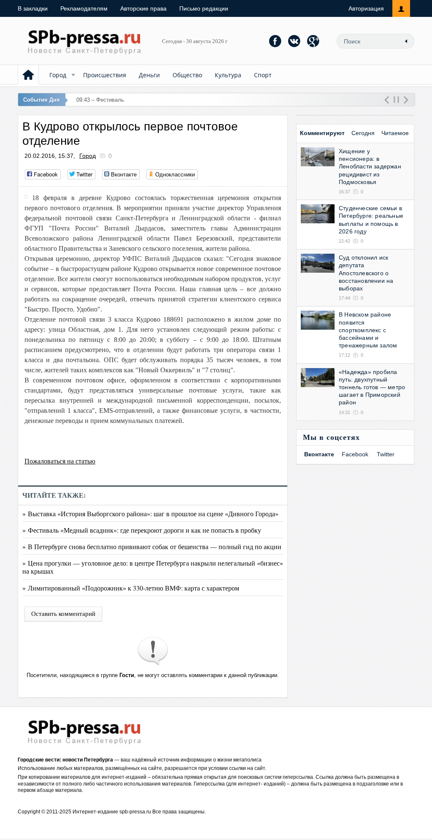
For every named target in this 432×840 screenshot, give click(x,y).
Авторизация (366, 8)
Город (57, 75)
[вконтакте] (294, 41)
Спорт (263, 75)
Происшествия (104, 75)
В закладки (33, 8)
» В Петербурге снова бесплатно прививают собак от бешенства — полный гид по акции (151, 546)
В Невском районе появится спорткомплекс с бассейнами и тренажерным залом (368, 330)
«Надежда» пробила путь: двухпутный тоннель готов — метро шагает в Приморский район (372, 387)
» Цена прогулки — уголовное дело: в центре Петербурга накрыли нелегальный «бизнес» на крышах (152, 566)
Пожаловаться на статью (59, 461)
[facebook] (275, 41)
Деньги (149, 75)
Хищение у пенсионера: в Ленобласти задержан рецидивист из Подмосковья (370, 166)
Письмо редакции (203, 8)
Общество (187, 75)
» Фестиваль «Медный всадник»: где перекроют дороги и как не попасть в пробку (141, 530)
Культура (228, 75)
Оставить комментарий (63, 613)
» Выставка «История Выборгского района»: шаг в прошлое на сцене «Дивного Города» (150, 513)
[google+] (313, 41)
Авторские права (143, 8)
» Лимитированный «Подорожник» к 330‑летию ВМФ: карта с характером (130, 587)
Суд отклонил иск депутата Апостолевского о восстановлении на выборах (366, 273)
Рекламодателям (84, 8)
